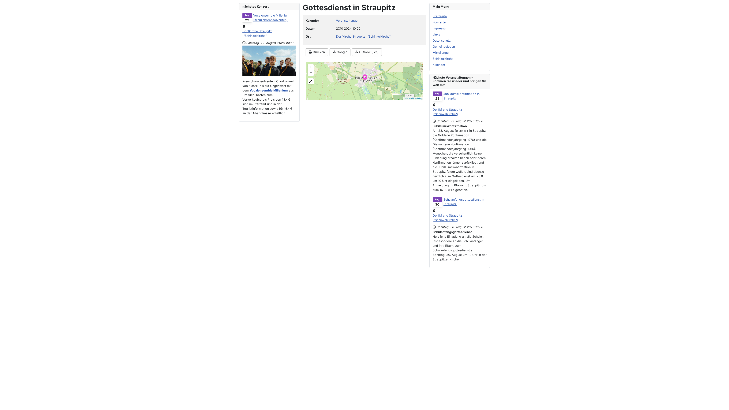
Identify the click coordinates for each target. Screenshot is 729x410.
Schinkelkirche (443, 59)
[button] (365, 77)
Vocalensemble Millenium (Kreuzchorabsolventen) (271, 17)
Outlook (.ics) (368, 52)
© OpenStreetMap (413, 98)
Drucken (318, 52)
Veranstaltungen (347, 20)
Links (436, 34)
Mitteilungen (441, 52)
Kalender (439, 65)
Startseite (440, 16)
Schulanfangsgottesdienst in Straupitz (463, 202)
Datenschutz (442, 40)
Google (341, 52)
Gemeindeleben (444, 46)
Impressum (440, 28)
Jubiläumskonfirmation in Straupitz (461, 96)
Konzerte (439, 22)
